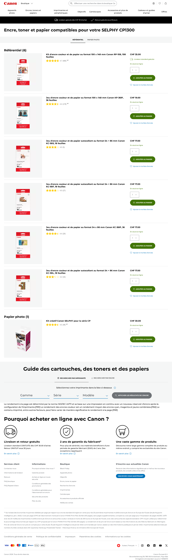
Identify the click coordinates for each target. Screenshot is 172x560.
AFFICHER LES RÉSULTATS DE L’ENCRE (133, 395)
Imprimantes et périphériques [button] (61, 11)
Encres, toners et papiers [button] (33, 11)
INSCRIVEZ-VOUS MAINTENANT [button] (130, 476)
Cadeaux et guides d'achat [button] (146, 11)
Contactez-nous (10, 468)
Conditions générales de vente (18, 536)
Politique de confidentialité (48, 536)
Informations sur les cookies (118, 536)
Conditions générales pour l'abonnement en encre (42, 491)
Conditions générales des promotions (41, 485)
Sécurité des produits (40, 497)
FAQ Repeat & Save (11, 486)
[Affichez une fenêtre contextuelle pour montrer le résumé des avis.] (68, 61)
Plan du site (36, 501)
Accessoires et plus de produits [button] (118, 11)
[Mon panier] (166, 3)
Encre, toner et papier (68, 481)
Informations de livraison (13, 473)
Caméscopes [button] (95, 12)
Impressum (70, 536)
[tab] (72, 378)
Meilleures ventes (66, 503)
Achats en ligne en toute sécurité (41, 478)
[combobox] (93, 3)
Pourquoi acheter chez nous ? (43, 468)
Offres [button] (164, 12)
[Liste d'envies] (160, 3)
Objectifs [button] (82, 12)
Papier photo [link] (93, 40)
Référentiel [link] (78, 40)
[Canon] (10, 3)
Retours (7, 477)
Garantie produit (38, 473)
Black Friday (64, 468)
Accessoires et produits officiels (72, 498)
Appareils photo (66, 473)
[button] (115, 388)
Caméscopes (65, 494)
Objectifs (63, 477)
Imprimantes (65, 490)
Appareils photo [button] (12, 11)
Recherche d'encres (67, 486)
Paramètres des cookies (90, 536)
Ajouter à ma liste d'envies (143, 85)
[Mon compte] (154, 3)
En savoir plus (10, 453)
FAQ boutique (9, 481)
